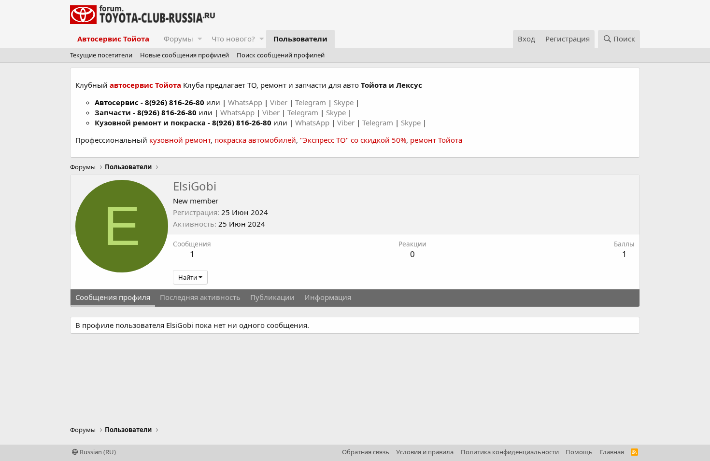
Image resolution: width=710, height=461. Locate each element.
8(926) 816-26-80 (174, 102)
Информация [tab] (327, 297)
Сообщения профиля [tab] (112, 297)
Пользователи (300, 38)
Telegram (311, 102)
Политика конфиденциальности (510, 451)
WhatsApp (246, 102)
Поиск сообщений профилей (281, 55)
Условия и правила (425, 451)
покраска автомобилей (255, 140)
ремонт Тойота (436, 140)
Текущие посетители (101, 55)
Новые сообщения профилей (184, 55)
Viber (278, 102)
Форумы (178, 38)
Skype (344, 102)
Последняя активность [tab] (200, 297)
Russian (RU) (97, 451)
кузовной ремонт (180, 140)
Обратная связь (365, 451)
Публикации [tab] (272, 297)
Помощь (579, 451)
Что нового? (233, 38)
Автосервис (117, 102)
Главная (612, 451)
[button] (199, 39)
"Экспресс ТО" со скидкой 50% (353, 140)
